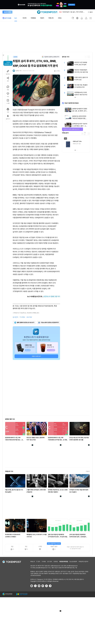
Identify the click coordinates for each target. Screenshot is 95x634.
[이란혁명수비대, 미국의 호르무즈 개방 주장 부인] (70, 95)
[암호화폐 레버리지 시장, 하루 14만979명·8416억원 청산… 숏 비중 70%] (15, 428)
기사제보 (22, 317)
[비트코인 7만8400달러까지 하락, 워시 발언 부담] (70, 72)
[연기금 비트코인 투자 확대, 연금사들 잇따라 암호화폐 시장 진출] (79, 428)
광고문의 (15, 317)
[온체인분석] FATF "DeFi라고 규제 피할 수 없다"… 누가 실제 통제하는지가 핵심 (79, 126)
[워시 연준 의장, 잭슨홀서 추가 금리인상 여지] (70, 88)
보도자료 (29, 317)
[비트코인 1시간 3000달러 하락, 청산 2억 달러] (70, 65)
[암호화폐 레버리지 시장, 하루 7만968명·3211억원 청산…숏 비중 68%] (58, 428)
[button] (89, 57)
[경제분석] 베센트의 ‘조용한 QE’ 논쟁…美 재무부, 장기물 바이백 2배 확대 (79, 111)
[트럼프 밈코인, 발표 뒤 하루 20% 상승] (70, 80)
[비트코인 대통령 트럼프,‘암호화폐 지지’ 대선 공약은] (37, 428)
